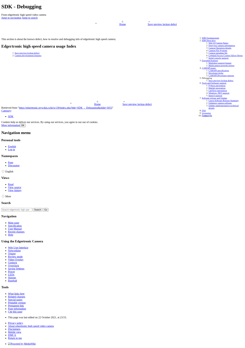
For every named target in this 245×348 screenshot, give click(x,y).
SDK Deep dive (209, 40)
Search (6, 203)
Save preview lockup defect (162, 24)
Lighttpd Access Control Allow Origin (225, 55)
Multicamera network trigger (221, 65)
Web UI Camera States (218, 43)
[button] (10, 125)
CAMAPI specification (218, 70)
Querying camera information (221, 45)
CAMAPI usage (209, 68)
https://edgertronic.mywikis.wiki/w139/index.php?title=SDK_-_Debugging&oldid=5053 (65, 107)
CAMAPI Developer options (221, 75)
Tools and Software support (214, 83)
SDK (11, 116)
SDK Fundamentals (210, 38)
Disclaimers (14, 329)
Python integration (217, 85)
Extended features (210, 60)
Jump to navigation (11, 17)
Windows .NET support (218, 93)
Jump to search (30, 17)
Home (122, 24)
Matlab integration (217, 88)
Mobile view (14, 332)
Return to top (15, 338)
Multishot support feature (220, 63)
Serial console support (218, 58)
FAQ (204, 110)
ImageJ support (215, 95)
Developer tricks (215, 73)
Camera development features (28, 55)
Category (6, 110)
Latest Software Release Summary (223, 100)
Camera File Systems (217, 50)
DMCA (12, 335)
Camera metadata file (218, 53)
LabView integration (217, 90)
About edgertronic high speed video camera (31, 326)
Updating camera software (220, 103)
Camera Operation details (219, 48)
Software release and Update (214, 98)
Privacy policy (15, 323)
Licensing (206, 113)
